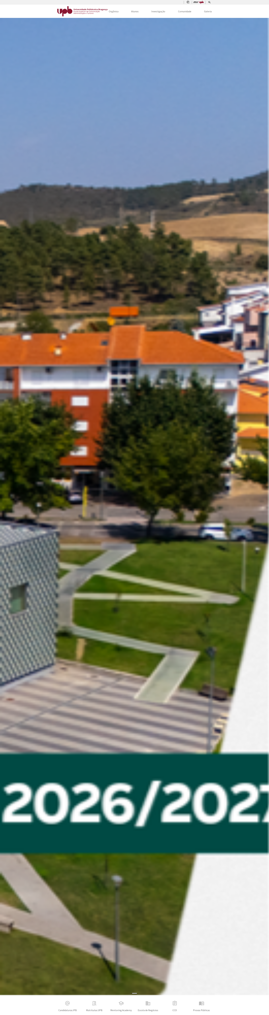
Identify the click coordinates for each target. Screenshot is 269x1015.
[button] (20, 506)
